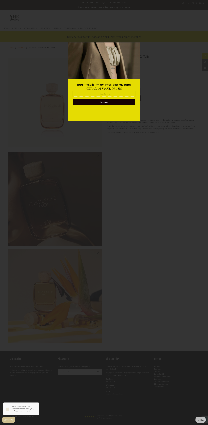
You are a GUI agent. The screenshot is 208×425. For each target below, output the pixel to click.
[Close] (137, 45)
